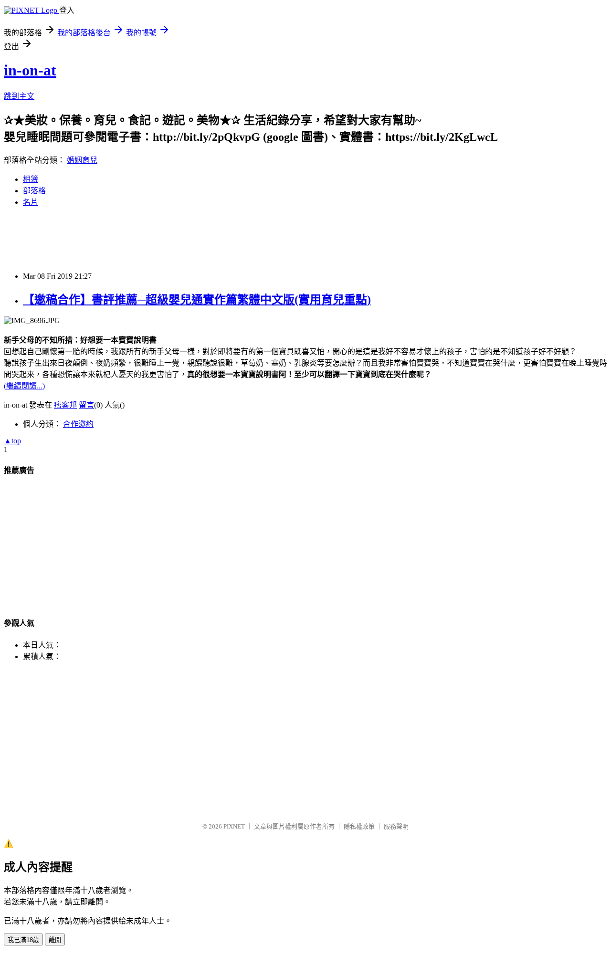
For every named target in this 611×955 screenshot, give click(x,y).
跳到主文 (19, 96)
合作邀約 (78, 424)
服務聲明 (396, 826)
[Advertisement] (177, 238)
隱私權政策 (359, 826)
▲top (12, 441)
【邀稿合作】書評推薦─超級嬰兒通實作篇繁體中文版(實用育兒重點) (197, 300)
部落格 (34, 191)
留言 (86, 405)
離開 (55, 940)
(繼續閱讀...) (24, 386)
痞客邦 (65, 405)
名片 (30, 202)
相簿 (30, 179)
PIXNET (234, 826)
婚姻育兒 (82, 160)
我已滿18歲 (23, 940)
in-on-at (30, 70)
